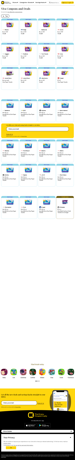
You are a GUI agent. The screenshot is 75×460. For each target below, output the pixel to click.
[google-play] (44, 425)
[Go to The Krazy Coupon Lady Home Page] (6, 2)
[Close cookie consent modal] (70, 437)
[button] (10, 30)
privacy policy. (7, 443)
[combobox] (5, 16)
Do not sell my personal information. (23, 445)
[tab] (37, 381)
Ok (11, 447)
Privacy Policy (24, 136)
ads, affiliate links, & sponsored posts (15, 12)
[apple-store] (31, 425)
